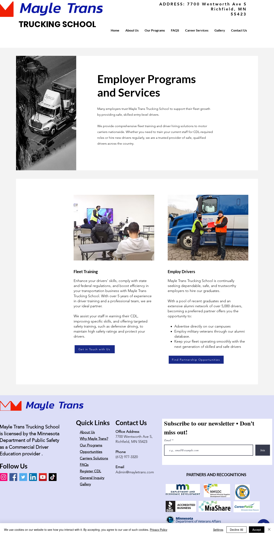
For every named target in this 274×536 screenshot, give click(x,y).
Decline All (236, 530)
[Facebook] (13, 477)
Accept (256, 530)
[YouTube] (43, 477)
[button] (132, 30)
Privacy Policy (158, 530)
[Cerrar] (269, 529)
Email (168, 440)
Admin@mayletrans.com (135, 472)
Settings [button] (218, 530)
